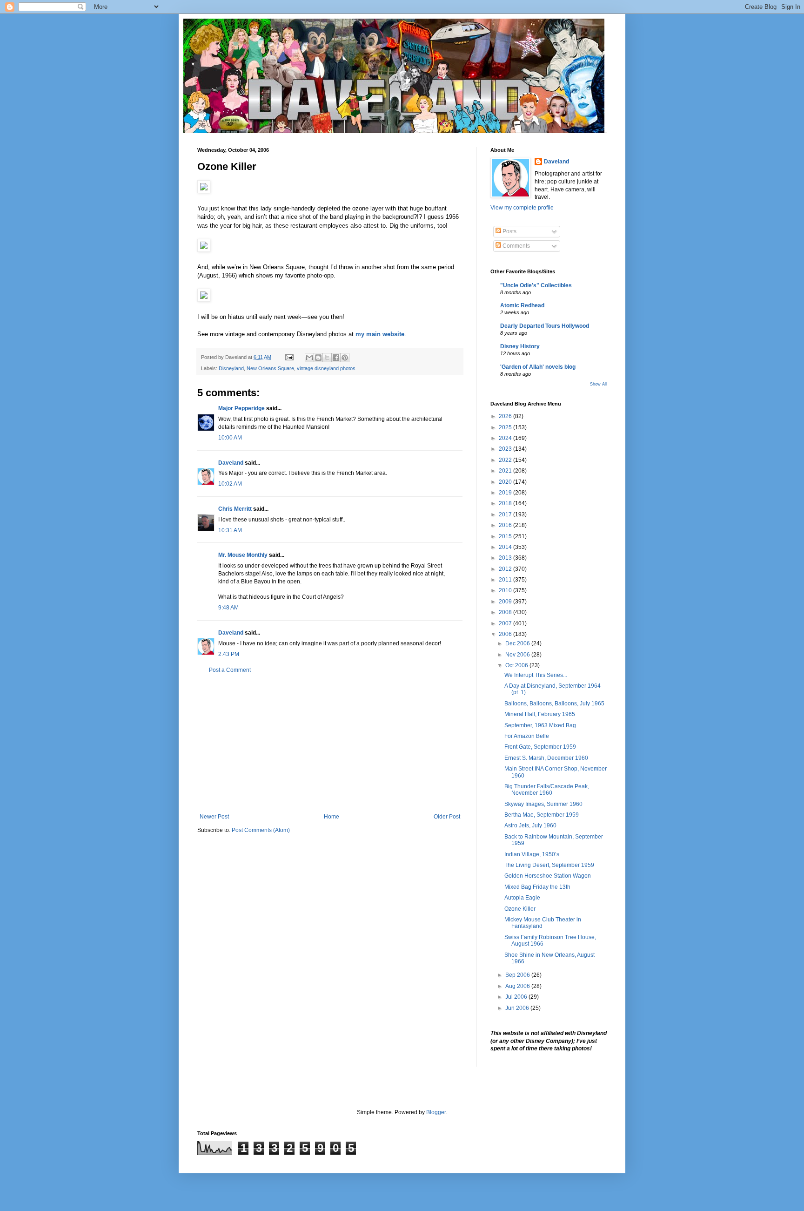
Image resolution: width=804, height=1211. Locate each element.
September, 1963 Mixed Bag (540, 725)
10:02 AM (230, 483)
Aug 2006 (518, 986)
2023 (506, 449)
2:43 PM (228, 654)
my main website (379, 334)
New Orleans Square (270, 368)
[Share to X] (327, 357)
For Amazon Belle (526, 736)
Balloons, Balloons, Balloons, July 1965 (554, 703)
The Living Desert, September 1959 (549, 865)
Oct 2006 (517, 665)
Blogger (436, 1112)
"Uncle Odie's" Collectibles (536, 285)
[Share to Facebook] (336, 357)
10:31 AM (230, 530)
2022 (506, 460)
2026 (506, 416)
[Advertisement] (330, 743)
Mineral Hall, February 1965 (539, 714)
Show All (598, 384)
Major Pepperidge (241, 408)
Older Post (447, 816)
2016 (506, 525)
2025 (506, 427)
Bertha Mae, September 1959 (541, 815)
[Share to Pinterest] (344, 357)
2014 (506, 547)
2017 (506, 514)
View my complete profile (522, 207)
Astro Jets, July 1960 (530, 825)
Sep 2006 (518, 975)
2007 (506, 623)
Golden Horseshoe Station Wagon (547, 876)
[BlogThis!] (318, 357)
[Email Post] (289, 357)
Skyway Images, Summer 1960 (543, 804)
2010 (506, 590)
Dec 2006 (518, 643)
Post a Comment (230, 670)
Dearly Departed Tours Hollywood (544, 326)
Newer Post (214, 816)
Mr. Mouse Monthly (243, 555)
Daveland (230, 463)
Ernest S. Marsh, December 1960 (546, 758)
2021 (506, 470)
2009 (506, 601)
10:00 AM (230, 437)
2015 (506, 536)
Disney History (520, 346)
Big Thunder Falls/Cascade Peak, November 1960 (546, 789)
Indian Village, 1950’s (531, 854)
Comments (515, 246)
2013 (506, 558)
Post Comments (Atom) (261, 830)
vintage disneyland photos (326, 368)
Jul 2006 (517, 997)
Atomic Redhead (522, 305)
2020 (506, 482)
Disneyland (231, 368)
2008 (506, 612)
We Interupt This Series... (535, 675)
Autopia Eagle (522, 897)
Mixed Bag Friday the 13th (537, 887)
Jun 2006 (517, 1008)
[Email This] (309, 357)
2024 (506, 438)
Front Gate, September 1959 (540, 747)
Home (331, 816)
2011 (506, 579)
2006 (506, 634)
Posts (508, 231)
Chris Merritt (235, 509)
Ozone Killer (520, 909)
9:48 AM (228, 607)
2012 (506, 569)
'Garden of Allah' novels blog (538, 367)
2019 (506, 492)
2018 (506, 503)
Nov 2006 (518, 654)
